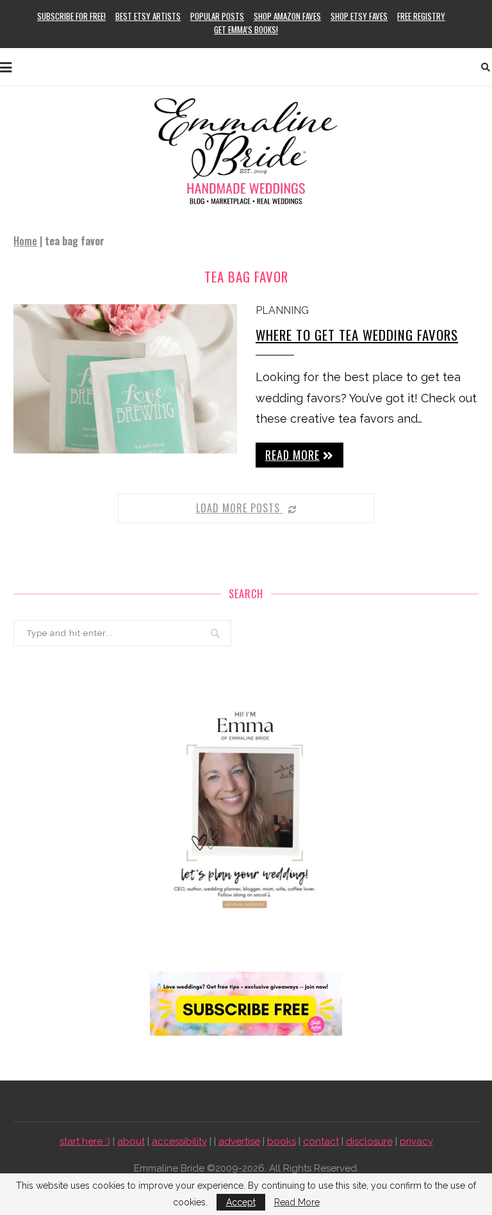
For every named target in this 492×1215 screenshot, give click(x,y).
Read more (292, 454)
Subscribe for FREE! (71, 16)
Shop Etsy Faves (359, 16)
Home (25, 241)
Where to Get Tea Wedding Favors (357, 335)
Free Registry (421, 16)
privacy (416, 1141)
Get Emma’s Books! (246, 29)
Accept (241, 1202)
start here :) (85, 1141)
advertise (239, 1141)
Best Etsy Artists (148, 16)
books (281, 1141)
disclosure (369, 1141)
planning (282, 310)
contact (321, 1141)
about (131, 1141)
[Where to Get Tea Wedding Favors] (125, 378)
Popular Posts (217, 16)
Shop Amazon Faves (287, 16)
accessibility (179, 1141)
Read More (297, 1202)
